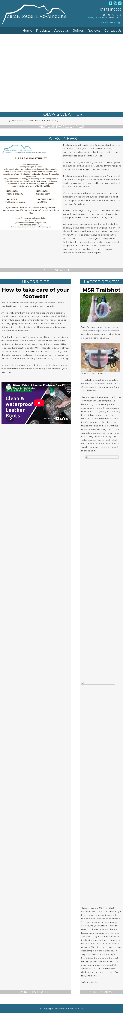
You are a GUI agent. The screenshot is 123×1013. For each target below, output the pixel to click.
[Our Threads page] (120, 4)
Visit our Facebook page (61, 126)
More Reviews (101, 992)
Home (27, 30)
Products (43, 30)
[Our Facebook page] (110, 4)
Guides (78, 30)
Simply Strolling (102, 330)
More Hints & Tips (35, 992)
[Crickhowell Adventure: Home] (34, 23)
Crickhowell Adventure (66, 1008)
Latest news (61, 138)
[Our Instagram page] (115, 4)
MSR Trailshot (101, 290)
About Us (61, 30)
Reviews (94, 30)
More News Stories (62, 270)
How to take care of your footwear (35, 293)
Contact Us (113, 30)
